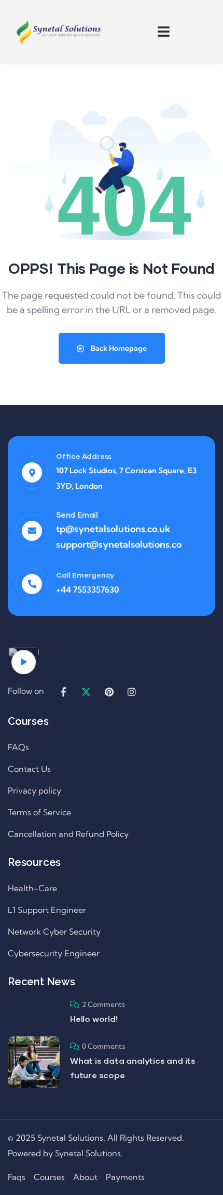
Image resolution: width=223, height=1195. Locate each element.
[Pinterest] (109, 692)
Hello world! (94, 1018)
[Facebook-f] (63, 692)
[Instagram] (132, 692)
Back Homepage (118, 348)
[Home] (60, 30)
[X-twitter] (86, 692)
